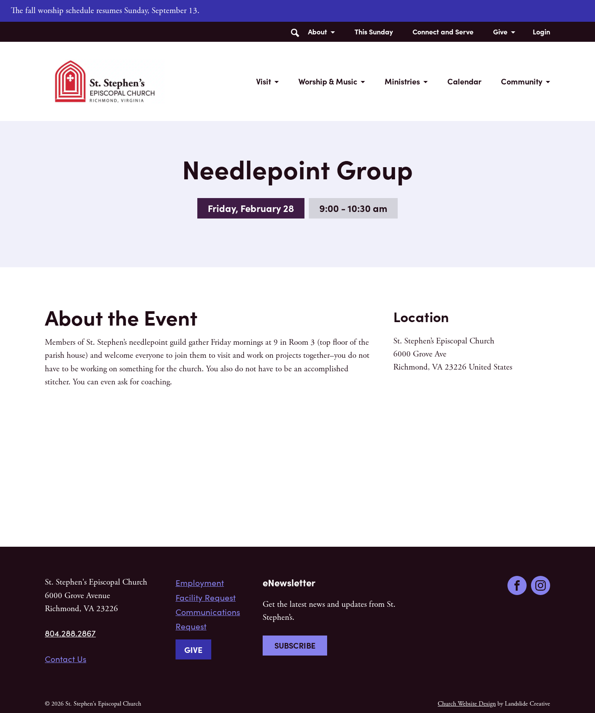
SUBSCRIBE (294, 645)
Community (521, 81)
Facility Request (206, 597)
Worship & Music (327, 81)
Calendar (464, 81)
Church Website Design (467, 704)
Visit (263, 81)
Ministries (402, 81)
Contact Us (65, 658)
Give (500, 31)
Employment (200, 582)
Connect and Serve (442, 31)
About (317, 31)
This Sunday (374, 31)
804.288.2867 (70, 633)
